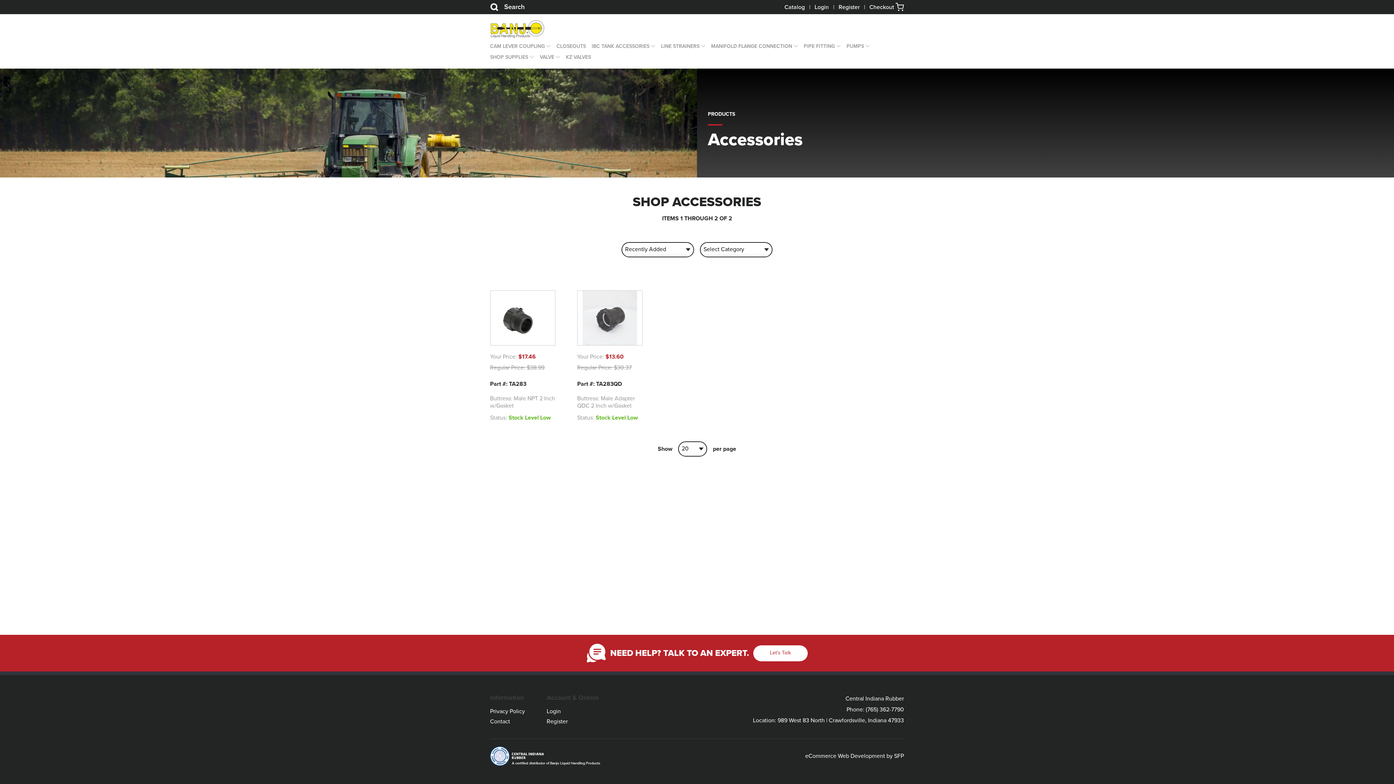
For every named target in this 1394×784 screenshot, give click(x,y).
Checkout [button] (882, 7)
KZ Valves (578, 57)
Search (514, 7)
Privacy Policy (507, 711)
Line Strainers (680, 46)
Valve (547, 57)
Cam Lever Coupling (517, 46)
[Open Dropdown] (548, 46)
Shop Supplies (509, 57)
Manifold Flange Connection (751, 46)
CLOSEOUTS (571, 46)
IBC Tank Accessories (620, 46)
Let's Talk (780, 653)
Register (849, 7)
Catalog (794, 7)
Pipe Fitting (819, 46)
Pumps (855, 46)
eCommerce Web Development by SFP (854, 756)
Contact (500, 721)
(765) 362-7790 (885, 709)
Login (822, 7)
